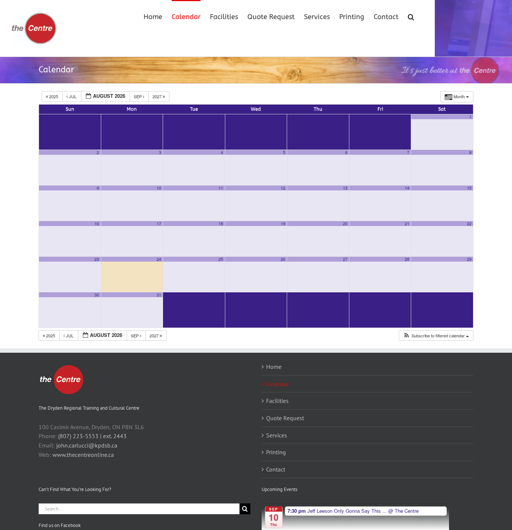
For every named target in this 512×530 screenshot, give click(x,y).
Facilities (277, 400)
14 (407, 188)
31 (159, 295)
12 (283, 188)
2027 (158, 96)
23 (96, 259)
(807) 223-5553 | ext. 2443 (92, 436)
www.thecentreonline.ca (83, 454)
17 (159, 223)
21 (407, 223)
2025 (53, 96)
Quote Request (285, 418)
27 (345, 259)
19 (283, 223)
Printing (276, 452)
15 (469, 188)
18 (221, 223)
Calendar (277, 384)
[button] (411, 16)
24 (159, 259)
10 (159, 188)
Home (273, 366)
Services (276, 435)
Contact (275, 469)
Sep (138, 96)
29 (469, 259)
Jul (73, 96)
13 (345, 188)
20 (345, 223)
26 (283, 259)
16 (96, 223)
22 (469, 223)
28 (407, 259)
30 (96, 295)
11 (221, 188)
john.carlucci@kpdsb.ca (86, 445)
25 (221, 259)
